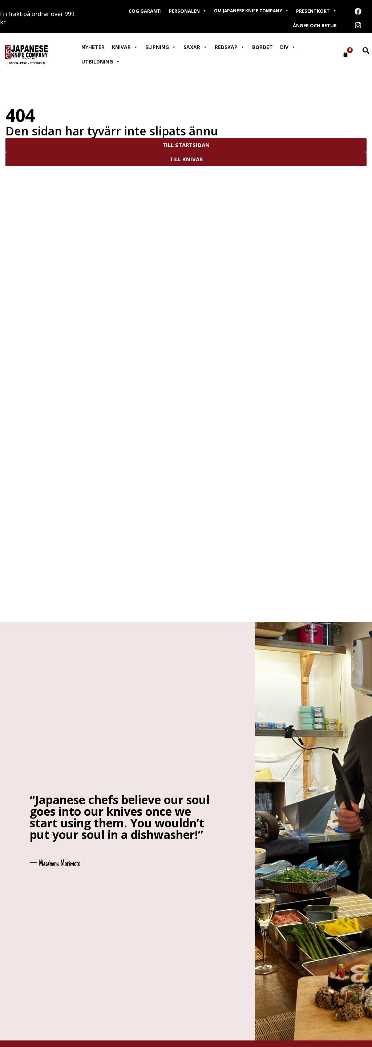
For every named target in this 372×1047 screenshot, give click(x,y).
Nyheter (93, 47)
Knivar (121, 47)
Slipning (157, 47)
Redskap (226, 47)
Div (284, 47)
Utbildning (97, 61)
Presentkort (313, 11)
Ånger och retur (315, 25)
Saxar (191, 47)
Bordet (262, 47)
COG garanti (145, 11)
